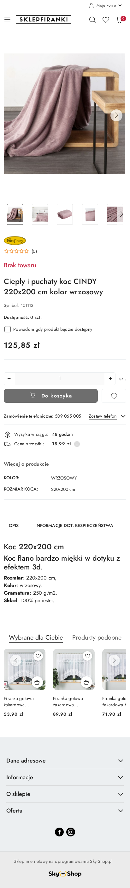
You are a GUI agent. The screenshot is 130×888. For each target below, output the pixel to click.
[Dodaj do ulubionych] (114, 396)
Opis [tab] (14, 525)
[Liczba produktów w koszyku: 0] (118, 19)
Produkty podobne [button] (96, 637)
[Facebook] (59, 832)
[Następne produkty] (114, 660)
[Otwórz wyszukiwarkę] (92, 19)
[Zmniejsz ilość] (9, 379)
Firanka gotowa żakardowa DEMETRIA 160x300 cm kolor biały (23, 701)
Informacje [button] (19, 777)
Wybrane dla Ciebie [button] (36, 637)
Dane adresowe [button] (26, 761)
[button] (116, 115)
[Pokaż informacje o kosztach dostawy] (77, 444)
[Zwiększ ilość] (110, 379)
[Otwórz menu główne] (7, 19)
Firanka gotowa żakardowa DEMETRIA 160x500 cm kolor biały (72, 701)
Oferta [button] (14, 811)
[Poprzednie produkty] (15, 660)
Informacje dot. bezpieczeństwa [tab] (74, 525)
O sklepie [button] (18, 794)
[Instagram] (70, 832)
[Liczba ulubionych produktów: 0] (105, 19)
